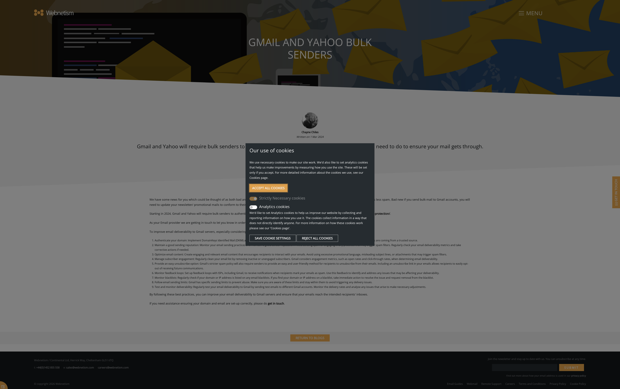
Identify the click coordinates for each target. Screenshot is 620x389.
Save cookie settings (273, 238)
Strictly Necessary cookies (282, 198)
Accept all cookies (268, 188)
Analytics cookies (274, 206)
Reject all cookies (317, 238)
